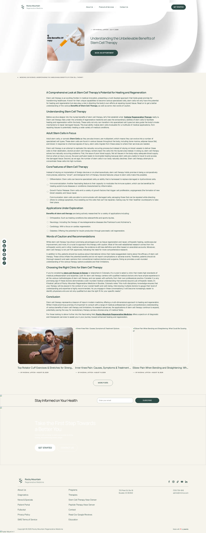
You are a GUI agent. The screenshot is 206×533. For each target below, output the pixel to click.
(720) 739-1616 (178, 490)
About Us (89, 7)
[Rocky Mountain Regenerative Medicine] (31, 7)
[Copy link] (4, 263)
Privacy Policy (24, 514)
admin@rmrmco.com (180, 493)
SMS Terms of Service (27, 519)
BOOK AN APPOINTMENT (104, 53)
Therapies (73, 494)
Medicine (23, 77)
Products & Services (106, 7)
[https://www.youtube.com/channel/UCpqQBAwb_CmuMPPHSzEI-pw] (182, 482)
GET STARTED (45, 447)
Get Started (178, 7)
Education (73, 519)
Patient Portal (24, 504)
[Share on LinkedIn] (4, 246)
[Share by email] (4, 258)
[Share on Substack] (4, 241)
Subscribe (147, 400)
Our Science (31, 77)
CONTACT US (67, 447)
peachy (185, 529)
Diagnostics (23, 494)
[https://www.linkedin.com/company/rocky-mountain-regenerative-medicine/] (186, 482)
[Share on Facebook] (4, 250)
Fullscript (22, 509)
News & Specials (25, 499)
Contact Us (124, 7)
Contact (72, 509)
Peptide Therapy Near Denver (82, 504)
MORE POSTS (103, 383)
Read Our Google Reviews (80, 514)
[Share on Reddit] (4, 254)
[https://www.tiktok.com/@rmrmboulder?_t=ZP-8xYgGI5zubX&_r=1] (178, 482)
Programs (73, 489)
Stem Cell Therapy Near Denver (83, 499)
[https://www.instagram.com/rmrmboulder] (173, 482)
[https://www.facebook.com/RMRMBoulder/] (169, 482)
